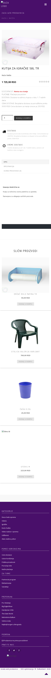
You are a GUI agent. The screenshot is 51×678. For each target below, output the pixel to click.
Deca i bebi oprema (9, 517)
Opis (5, 162)
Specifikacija (9, 166)
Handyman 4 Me (8, 610)
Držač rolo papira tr (25, 294)
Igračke (4, 524)
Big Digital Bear (7, 606)
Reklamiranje (6, 583)
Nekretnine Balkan (8, 617)
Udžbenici (5, 535)
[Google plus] (18, 650)
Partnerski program (9, 580)
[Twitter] (14, 650)
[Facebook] (9, 650)
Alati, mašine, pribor (9, 539)
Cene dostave (7, 555)
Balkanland (41, 669)
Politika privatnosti (8, 562)
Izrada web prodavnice (9, 669)
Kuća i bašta (8, 18)
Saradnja (5, 587)
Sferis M (25, 467)
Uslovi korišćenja (8, 558)
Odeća (4, 521)
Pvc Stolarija (6, 603)
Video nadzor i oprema (10, 532)
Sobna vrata (6, 621)
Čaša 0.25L (25, 409)
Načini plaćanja (7, 569)
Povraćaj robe (7, 566)
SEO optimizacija (27, 669)
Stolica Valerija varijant (25, 352)
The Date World (7, 614)
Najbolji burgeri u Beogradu (11, 624)
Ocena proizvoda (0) (12, 171)
